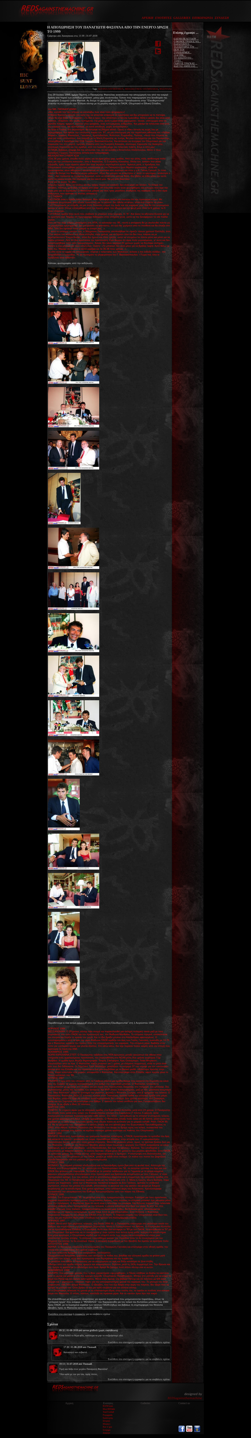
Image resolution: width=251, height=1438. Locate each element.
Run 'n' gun (107, 1427)
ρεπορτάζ (105, 100)
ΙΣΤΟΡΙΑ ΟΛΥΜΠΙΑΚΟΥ (110, 89)
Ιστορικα (106, 1421)
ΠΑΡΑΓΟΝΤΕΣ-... (183, 44)
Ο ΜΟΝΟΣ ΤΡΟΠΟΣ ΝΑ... (187, 41)
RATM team (108, 1406)
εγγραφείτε (80, 1314)
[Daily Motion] (197, 1431)
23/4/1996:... (180, 55)
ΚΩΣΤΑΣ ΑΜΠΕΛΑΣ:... (186, 66)
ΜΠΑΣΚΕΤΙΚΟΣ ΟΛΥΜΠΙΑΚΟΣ (141, 89)
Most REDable (109, 1409)
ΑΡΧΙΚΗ (147, 18)
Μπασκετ (106, 1424)
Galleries (145, 1403)
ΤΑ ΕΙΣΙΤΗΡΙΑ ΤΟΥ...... (186, 47)
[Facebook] (181, 1431)
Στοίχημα (106, 1430)
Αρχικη (69, 1403)
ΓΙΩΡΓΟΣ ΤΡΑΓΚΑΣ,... (185, 63)
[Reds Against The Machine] (55, 18)
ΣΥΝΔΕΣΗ (222, 18)
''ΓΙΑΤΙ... (178, 60)
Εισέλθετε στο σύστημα (60, 1314)
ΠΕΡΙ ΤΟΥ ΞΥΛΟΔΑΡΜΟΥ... (182, 51)
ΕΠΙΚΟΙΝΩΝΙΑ (202, 18)
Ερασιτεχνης (108, 1418)
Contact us (184, 1403)
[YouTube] (189, 1431)
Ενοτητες (108, 1403)
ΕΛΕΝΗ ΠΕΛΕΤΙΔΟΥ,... (186, 38)
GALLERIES (181, 18)
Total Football (108, 1412)
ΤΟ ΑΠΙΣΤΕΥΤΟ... (183, 58)
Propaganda (107, 1415)
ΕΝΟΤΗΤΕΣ (163, 18)
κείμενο (81, 1022)
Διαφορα (106, 1433)
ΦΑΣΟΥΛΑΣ (165, 89)
